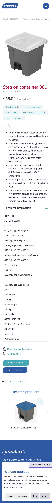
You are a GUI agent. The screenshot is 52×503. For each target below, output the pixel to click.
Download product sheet (19, 349)
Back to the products (15, 381)
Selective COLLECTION (11, 19)
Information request (16, 363)
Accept (45, 496)
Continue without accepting (40, 465)
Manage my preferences (17, 496)
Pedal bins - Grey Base (31, 19)
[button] (45, 412)
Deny (35, 496)
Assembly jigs (14, 353)
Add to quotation (15, 370)
